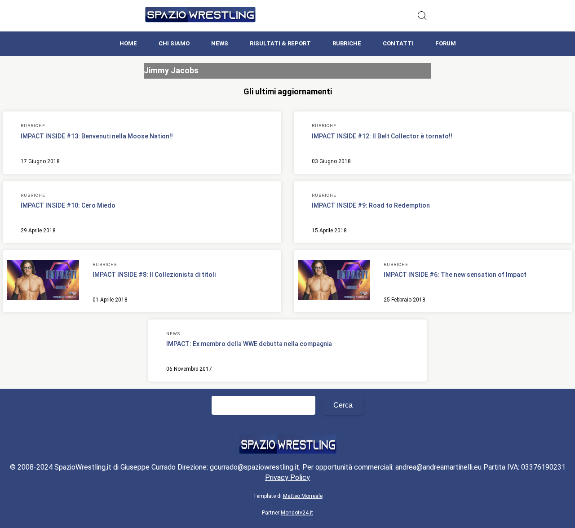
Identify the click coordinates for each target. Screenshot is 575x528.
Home (128, 43)
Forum (445, 43)
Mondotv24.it (297, 513)
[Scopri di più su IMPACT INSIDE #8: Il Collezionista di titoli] (43, 281)
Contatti (398, 43)
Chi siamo (174, 43)
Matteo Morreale (303, 496)
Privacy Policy (287, 477)
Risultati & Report (280, 43)
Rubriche (346, 43)
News (219, 43)
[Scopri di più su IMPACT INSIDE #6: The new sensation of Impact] (334, 281)
